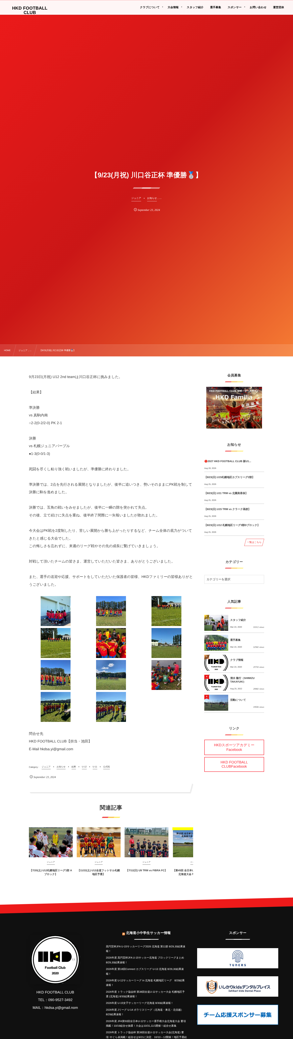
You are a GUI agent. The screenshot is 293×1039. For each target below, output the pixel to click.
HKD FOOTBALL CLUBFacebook (234, 764)
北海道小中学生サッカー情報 (148, 933)
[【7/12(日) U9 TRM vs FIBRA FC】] (146, 842)
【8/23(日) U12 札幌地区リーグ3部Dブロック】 (232, 525)
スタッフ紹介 (238, 619)
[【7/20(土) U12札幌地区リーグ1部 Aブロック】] (51, 842)
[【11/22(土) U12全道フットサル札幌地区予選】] (99, 842)
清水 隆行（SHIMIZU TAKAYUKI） (242, 680)
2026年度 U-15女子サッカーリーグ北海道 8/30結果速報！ (139, 1002)
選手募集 (235, 639)
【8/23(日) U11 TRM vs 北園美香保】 (226, 493)
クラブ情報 (236, 659)
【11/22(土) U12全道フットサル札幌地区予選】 (99, 872)
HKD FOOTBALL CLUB (30, 10)
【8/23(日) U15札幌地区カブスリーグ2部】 (229, 477)
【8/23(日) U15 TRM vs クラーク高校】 (227, 509)
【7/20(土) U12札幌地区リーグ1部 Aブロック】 (51, 872)
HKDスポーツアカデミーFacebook (234, 747)
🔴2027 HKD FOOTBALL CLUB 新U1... (227, 461)
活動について (238, 699)
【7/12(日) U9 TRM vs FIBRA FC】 (146, 870)
